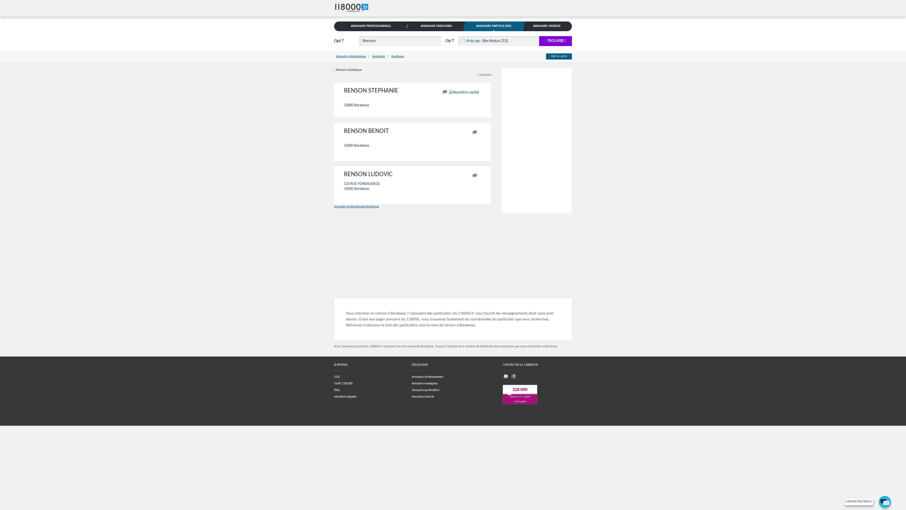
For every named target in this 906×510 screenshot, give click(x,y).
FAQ (336, 390)
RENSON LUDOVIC (368, 174)
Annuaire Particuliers (493, 26)
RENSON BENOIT (366, 131)
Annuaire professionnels (427, 377)
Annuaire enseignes (424, 383)
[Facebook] (513, 376)
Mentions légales (345, 397)
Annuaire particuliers (425, 390)
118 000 (519, 389)
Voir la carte (559, 56)
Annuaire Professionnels (371, 26)
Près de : (474, 41)
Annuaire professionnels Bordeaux (356, 206)
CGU (337, 377)
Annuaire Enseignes (436, 26)
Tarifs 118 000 (343, 383)
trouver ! (556, 41)
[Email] (505, 376)
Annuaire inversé (423, 397)
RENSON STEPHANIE (371, 91)
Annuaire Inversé (547, 26)
